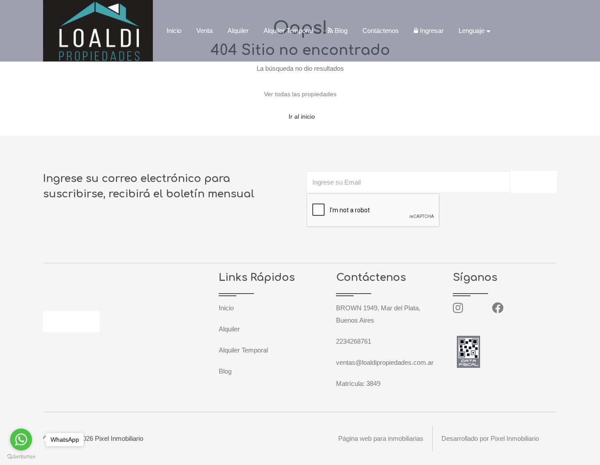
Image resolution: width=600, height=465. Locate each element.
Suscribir (533, 181)
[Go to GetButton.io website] (21, 456)
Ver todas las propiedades (300, 94)
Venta (204, 30)
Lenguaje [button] (471, 30)
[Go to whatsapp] (21, 439)
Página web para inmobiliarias (380, 438)
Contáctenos (380, 30)
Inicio (173, 30)
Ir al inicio (302, 116)
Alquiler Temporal (288, 30)
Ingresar (431, 30)
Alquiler (238, 30)
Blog (340, 30)
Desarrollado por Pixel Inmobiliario (490, 438)
